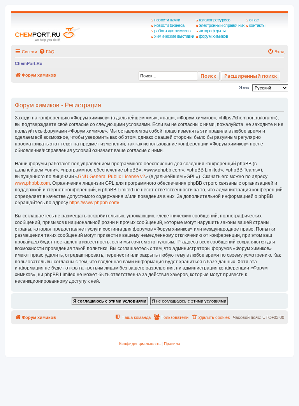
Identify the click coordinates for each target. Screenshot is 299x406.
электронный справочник (221, 25)
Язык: (244, 87)
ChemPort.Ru (28, 63)
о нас (254, 20)
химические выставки (174, 36)
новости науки (167, 20)
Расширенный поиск (250, 75)
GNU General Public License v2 (111, 176)
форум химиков (213, 36)
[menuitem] (47, 51)
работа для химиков (172, 30)
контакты (257, 25)
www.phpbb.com (32, 183)
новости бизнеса (169, 25)
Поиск (208, 75)
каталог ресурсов (214, 20)
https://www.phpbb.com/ (94, 202)
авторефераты (212, 30)
